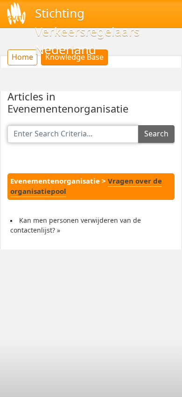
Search (156, 133)
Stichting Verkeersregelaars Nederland (87, 32)
